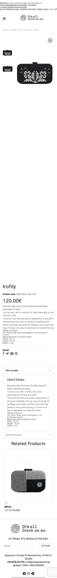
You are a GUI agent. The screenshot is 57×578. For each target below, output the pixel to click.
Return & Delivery (14, 434)
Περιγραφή (12, 370)
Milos (7, 506)
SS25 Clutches (25, 30)
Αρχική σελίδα (9, 30)
